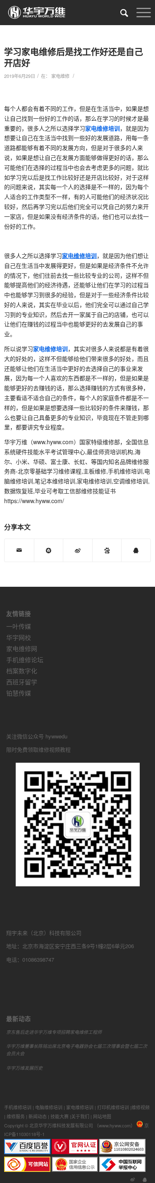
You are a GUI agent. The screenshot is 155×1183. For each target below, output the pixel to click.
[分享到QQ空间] (48, 550)
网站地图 (102, 1116)
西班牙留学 (21, 681)
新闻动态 (38, 1116)
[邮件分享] (19, 550)
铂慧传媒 (18, 693)
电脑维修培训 (48, 1107)
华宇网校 (18, 637)
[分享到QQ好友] (136, 550)
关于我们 (80, 1116)
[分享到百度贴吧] (107, 550)
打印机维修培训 (113, 1107)
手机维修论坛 (24, 659)
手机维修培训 (17, 1107)
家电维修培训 (79, 1107)
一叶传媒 (18, 626)
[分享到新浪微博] (77, 550)
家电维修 (60, 76)
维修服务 (16, 1116)
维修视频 (140, 1107)
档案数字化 (21, 670)
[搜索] (120, 12)
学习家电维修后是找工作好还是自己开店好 (73, 56)
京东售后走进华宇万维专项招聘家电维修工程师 (54, 1032)
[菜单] (139, 12)
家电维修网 (21, 648)
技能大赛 (59, 1116)
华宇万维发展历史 (24, 1068)
